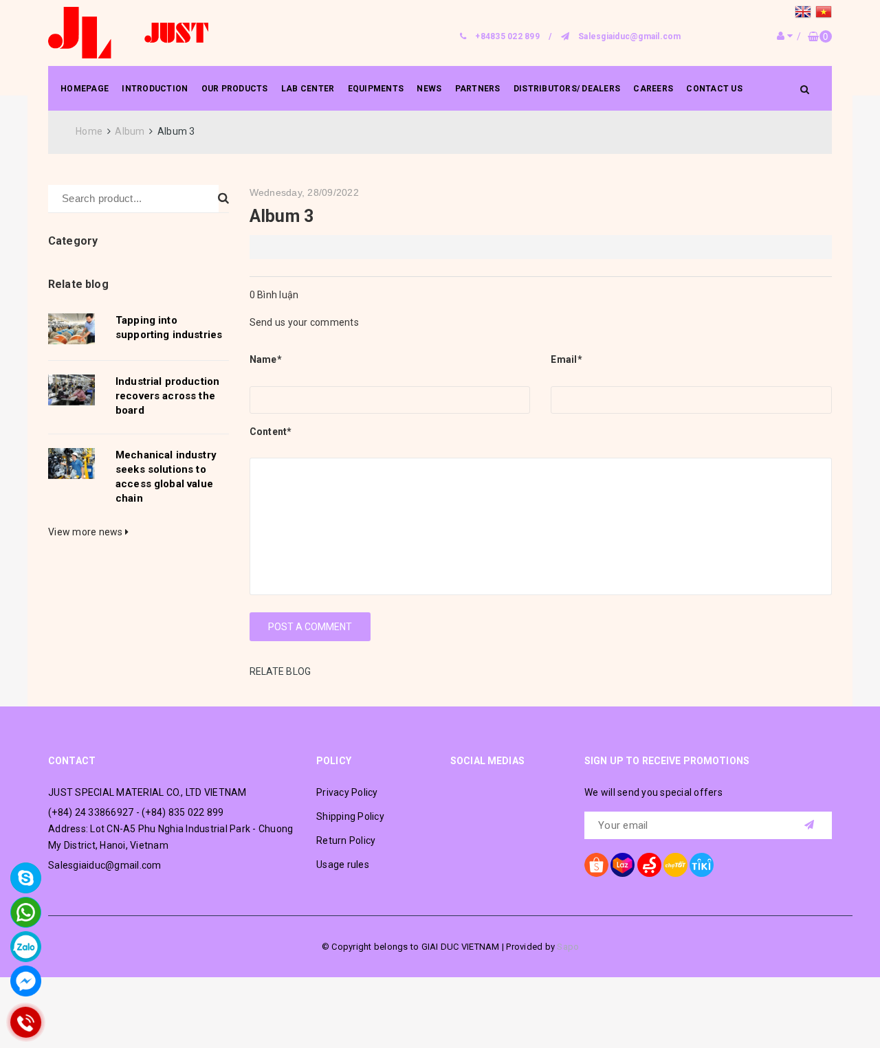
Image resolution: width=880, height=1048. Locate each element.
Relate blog (78, 284)
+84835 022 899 (507, 36)
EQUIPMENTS (376, 88)
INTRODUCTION (155, 88)
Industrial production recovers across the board (167, 395)
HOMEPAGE (84, 88)
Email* (566, 359)
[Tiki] (702, 865)
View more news (86, 531)
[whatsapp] (25, 912)
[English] (805, 13)
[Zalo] (25, 946)
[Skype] (25, 877)
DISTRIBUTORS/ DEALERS (567, 88)
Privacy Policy (347, 792)
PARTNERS (477, 88)
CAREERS (653, 88)
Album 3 (282, 216)
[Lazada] (622, 865)
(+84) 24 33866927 (90, 812)
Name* (266, 359)
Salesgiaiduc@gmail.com (629, 36)
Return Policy (345, 840)
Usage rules (342, 864)
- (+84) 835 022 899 (180, 812)
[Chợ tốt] (675, 865)
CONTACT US (714, 88)
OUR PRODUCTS (234, 88)
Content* (271, 431)
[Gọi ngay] (26, 1022)
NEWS (429, 88)
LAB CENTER (308, 88)
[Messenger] (25, 981)
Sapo (568, 946)
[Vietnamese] (823, 13)
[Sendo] (649, 865)
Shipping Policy (350, 816)
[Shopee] (596, 865)
